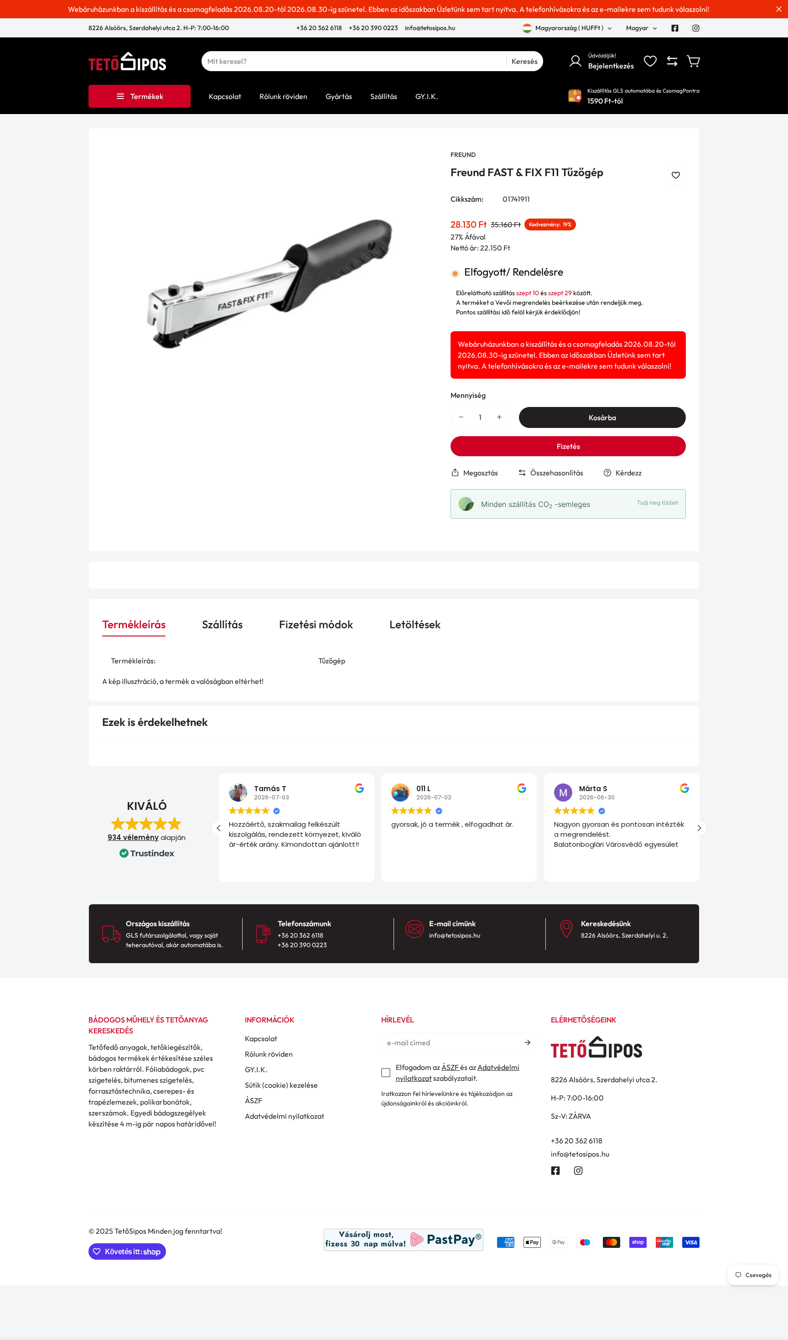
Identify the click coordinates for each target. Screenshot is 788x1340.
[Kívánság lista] (650, 61)
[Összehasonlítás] (672, 61)
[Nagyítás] (418, 169)
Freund (463, 155)
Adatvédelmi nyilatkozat (284, 1116)
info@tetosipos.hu (430, 28)
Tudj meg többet (657, 502)
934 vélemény (133, 837)
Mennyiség (468, 395)
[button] (694, 61)
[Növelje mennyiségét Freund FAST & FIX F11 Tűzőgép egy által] (499, 417)
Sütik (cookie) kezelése (281, 1085)
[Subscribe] (527, 1042)
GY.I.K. (256, 1069)
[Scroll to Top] (770, 1290)
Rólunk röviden (269, 1053)
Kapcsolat (261, 1038)
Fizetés (568, 446)
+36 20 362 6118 (319, 28)
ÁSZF (253, 1100)
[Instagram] (696, 28)
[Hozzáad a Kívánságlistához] (676, 175)
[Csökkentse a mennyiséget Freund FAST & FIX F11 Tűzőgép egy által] (461, 417)
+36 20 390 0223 (373, 28)
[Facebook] (675, 28)
